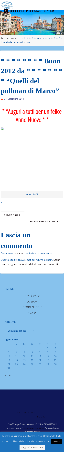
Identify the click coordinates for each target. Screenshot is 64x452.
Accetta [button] (56, 441)
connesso (19, 253)
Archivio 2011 (13, 38)
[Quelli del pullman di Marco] (7, 5)
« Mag (8, 375)
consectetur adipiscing (33, 428)
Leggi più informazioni (32, 447)
